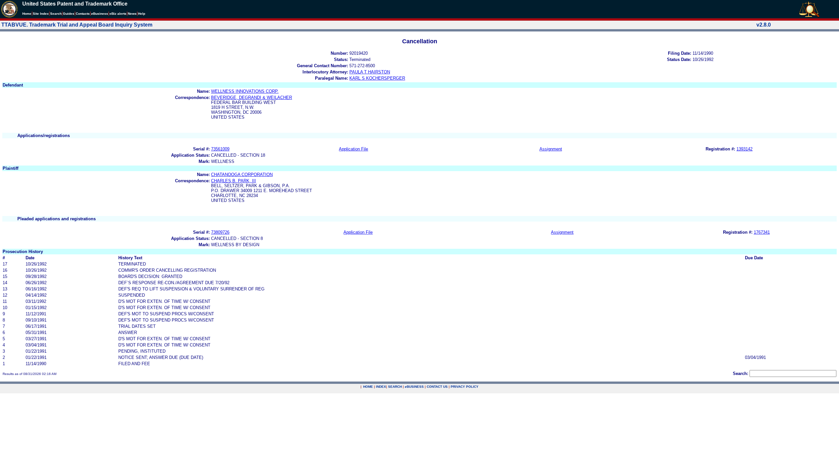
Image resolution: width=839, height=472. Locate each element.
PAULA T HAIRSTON (369, 71)
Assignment (550, 149)
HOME (368, 386)
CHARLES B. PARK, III (233, 180)
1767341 (762, 232)
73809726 (220, 232)
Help (141, 13)
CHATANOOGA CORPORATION (242, 174)
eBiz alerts (118, 13)
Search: (740, 373)
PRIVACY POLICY (464, 386)
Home (26, 13)
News (132, 13)
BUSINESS (414, 386)
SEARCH (395, 386)
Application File (353, 149)
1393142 (744, 149)
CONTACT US (437, 386)
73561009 (220, 149)
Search (56, 13)
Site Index (41, 13)
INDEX (381, 386)
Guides (68, 13)
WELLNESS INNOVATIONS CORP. (245, 91)
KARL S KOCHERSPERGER (377, 78)
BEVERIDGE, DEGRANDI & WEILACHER (251, 97)
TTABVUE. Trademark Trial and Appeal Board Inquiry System (76, 25)
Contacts (83, 13)
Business (99, 13)
